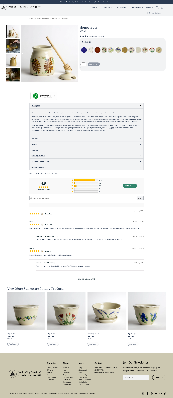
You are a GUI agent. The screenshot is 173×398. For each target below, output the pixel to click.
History (65, 370)
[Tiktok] (165, 393)
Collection (86, 42)
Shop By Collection (52, 368)
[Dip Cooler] (26, 311)
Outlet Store (50, 380)
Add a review (130, 186)
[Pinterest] (152, 393)
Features (35, 150)
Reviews (49, 372)
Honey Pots (48, 214)
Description (36, 106)
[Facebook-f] (147, 393)
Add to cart (93, 64)
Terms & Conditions (84, 380)
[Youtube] (160, 393)
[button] (86, 105)
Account (49, 375)
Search (140, 198)
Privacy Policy (82, 377)
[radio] (84, 50)
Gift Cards (50, 370)
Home (31, 18)
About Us (66, 368)
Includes (35, 138)
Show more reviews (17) (86, 279)
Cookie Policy (82, 382)
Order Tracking (51, 377)
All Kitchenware (40, 18)
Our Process (66, 372)
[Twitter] (156, 393)
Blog (64, 375)
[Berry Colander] (107, 311)
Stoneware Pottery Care (40, 161)
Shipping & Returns (38, 156)
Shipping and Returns (82, 371)
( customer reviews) (96, 36)
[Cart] (162, 7)
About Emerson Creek (39, 167)
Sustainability (82, 375)
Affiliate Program (83, 384)
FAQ (79, 368)
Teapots (111, 128)
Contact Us (66, 380)
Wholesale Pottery (68, 377)
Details (34, 144)
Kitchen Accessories (53, 18)
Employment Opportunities (67, 383)
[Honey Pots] (42, 214)
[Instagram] (143, 393)
